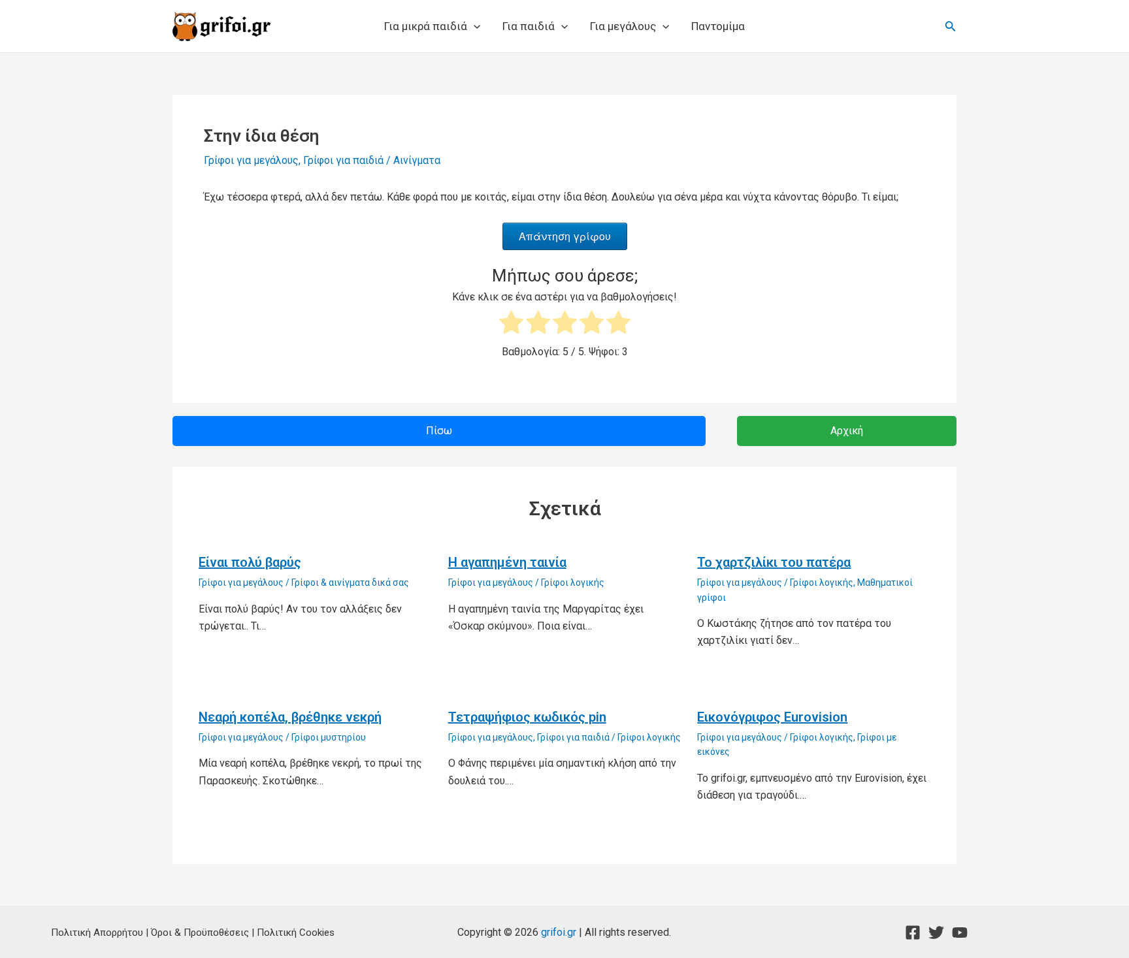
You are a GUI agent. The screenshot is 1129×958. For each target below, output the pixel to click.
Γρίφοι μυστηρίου (328, 737)
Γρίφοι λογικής (572, 582)
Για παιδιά (528, 26)
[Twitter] (936, 932)
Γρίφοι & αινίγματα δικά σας (350, 582)
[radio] (511, 325)
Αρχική (846, 430)
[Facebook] (913, 932)
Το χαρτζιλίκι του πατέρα (774, 562)
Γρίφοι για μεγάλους (251, 160)
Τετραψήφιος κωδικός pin (527, 717)
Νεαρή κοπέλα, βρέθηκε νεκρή (290, 717)
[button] (473, 26)
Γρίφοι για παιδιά (343, 160)
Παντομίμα (718, 26)
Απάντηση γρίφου (565, 236)
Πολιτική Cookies (296, 932)
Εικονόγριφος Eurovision (772, 717)
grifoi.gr (558, 932)
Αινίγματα (416, 160)
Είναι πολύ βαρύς (250, 562)
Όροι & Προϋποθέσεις (200, 932)
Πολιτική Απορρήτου (97, 932)
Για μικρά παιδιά (425, 26)
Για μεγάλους (623, 26)
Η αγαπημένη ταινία (507, 562)
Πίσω (439, 430)
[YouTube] (960, 932)
